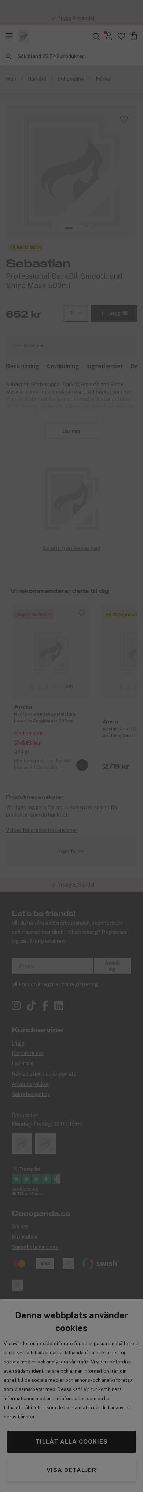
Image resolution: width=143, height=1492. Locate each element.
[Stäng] (129, 681)
